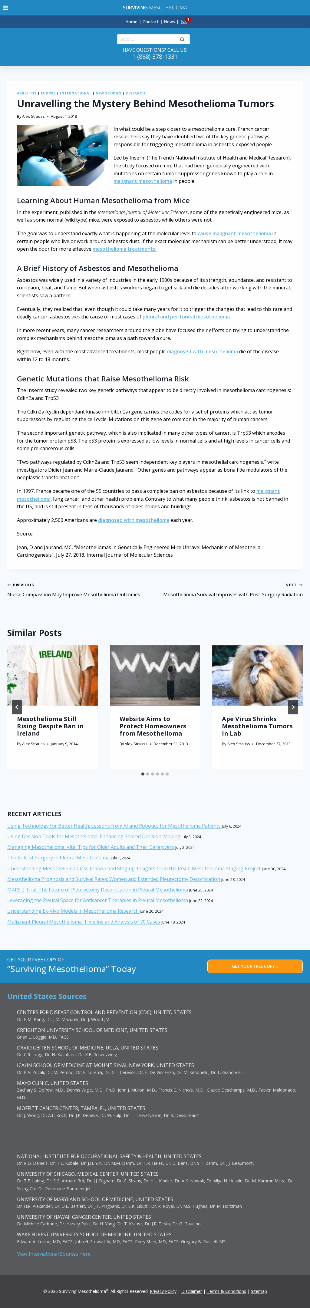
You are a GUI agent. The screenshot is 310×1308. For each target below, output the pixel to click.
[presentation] (52, 675)
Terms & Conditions (226, 1291)
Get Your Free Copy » (255, 966)
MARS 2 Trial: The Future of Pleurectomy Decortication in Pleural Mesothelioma (97, 889)
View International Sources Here (54, 1253)
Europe (48, 93)
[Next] (293, 707)
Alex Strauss (33, 116)
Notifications (193, 18)
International (75, 93)
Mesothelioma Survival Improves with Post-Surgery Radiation (233, 590)
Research (135, 93)
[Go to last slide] (17, 707)
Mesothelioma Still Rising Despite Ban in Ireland (50, 726)
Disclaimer (191, 1291)
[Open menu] (5, 7)
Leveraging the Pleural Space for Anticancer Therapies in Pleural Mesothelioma (97, 900)
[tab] (142, 774)
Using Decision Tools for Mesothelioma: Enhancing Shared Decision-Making (93, 836)
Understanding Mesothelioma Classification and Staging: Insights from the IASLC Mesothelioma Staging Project (134, 868)
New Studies (108, 93)
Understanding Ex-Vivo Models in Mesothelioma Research (73, 911)
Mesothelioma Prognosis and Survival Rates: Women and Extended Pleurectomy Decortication (113, 879)
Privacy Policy (163, 1291)
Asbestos (26, 93)
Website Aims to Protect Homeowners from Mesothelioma (153, 726)
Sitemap (259, 1291)
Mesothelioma (155, 7)
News (169, 22)
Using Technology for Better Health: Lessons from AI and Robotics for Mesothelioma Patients (114, 825)
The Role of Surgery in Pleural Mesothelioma (58, 857)
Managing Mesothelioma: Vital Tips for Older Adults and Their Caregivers (90, 847)
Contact (151, 22)
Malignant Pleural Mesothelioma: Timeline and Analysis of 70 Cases (83, 921)
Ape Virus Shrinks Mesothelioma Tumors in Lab (257, 726)
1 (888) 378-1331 (155, 56)
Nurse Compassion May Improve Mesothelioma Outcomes (73, 590)
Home (131, 22)
